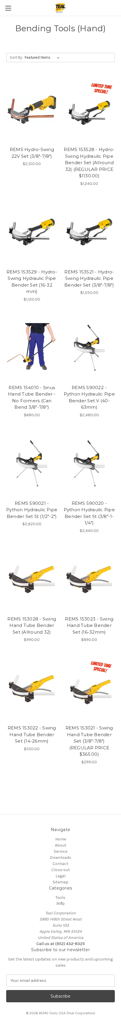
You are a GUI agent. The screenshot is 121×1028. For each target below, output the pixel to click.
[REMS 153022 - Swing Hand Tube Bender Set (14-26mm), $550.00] (32, 688)
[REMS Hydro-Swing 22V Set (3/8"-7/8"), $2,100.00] (32, 109)
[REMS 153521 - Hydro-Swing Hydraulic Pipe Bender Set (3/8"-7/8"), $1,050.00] (89, 232)
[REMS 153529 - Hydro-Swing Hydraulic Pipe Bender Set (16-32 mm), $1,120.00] (32, 232)
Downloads (60, 857)
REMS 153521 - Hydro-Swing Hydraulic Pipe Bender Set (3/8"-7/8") (89, 278)
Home (60, 839)
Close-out (60, 869)
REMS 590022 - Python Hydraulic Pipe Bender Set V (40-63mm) (89, 397)
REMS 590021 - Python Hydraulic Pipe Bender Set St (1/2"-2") (31, 509)
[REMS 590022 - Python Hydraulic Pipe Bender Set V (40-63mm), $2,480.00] (89, 347)
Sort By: (16, 57)
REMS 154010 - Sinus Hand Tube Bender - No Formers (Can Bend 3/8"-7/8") (32, 397)
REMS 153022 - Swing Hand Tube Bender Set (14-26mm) (32, 734)
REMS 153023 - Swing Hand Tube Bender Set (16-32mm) (89, 625)
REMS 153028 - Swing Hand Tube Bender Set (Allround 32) (31, 625)
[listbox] (43, 57)
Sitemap (60, 882)
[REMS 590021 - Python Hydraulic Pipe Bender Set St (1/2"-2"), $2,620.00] (32, 463)
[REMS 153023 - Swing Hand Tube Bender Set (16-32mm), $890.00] (89, 579)
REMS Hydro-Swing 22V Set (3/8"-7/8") (32, 153)
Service (60, 851)
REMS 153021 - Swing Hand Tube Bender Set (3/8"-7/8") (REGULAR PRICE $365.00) (89, 741)
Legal (60, 875)
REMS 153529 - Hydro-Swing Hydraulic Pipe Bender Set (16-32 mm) (31, 281)
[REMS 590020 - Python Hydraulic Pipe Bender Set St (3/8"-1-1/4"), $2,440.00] (89, 463)
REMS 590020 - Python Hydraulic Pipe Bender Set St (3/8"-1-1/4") (89, 513)
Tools (60, 897)
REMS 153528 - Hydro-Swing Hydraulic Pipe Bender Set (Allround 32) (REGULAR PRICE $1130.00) (89, 162)
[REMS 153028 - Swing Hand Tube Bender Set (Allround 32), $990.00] (32, 579)
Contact (60, 863)
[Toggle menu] (8, 8)
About (60, 845)
